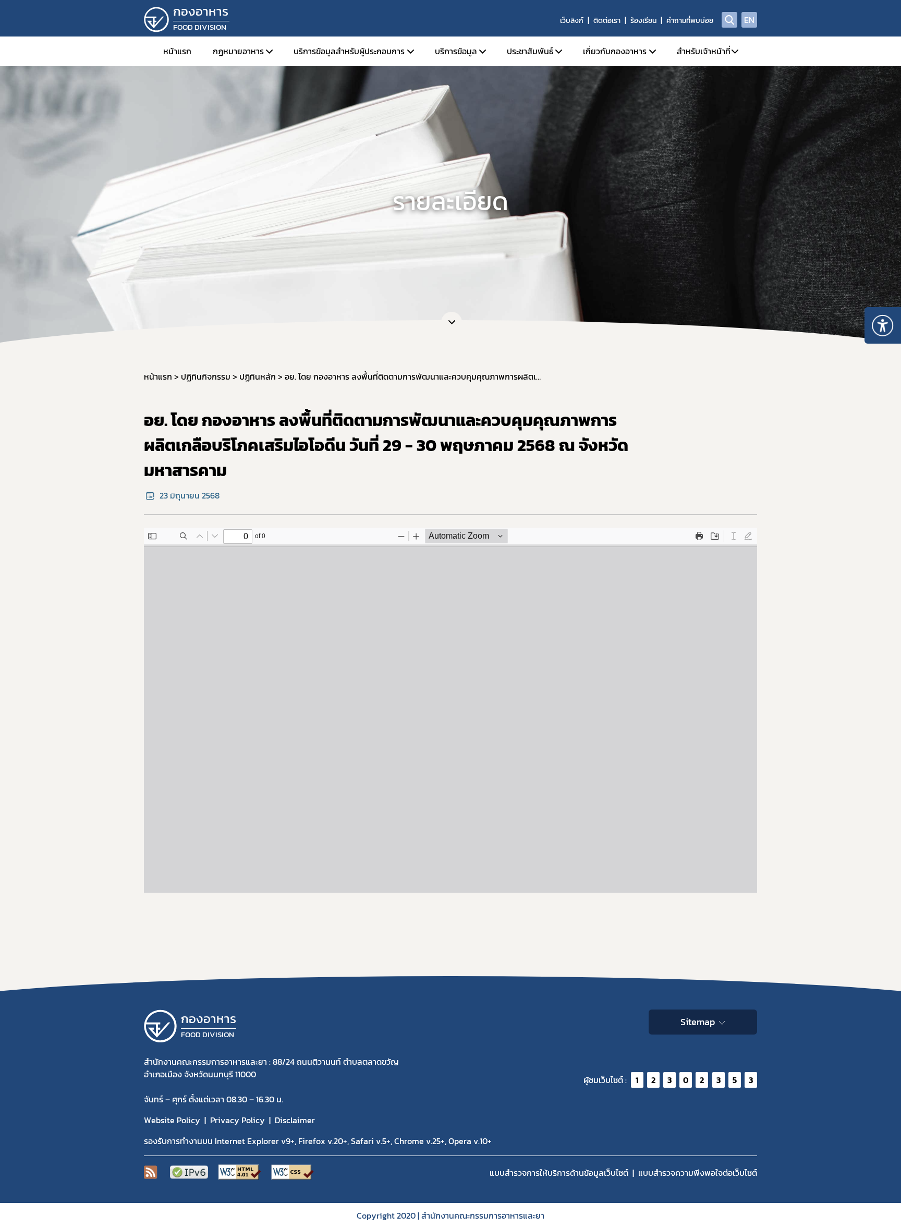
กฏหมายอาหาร (238, 51)
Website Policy (172, 1120)
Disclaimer (295, 1120)
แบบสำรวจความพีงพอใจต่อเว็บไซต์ (697, 1172)
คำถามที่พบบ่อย (689, 20)
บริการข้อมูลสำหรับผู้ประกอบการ (349, 51)
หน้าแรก (177, 51)
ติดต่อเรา (606, 20)
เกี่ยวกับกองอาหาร (615, 51)
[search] (729, 20)
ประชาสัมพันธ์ (530, 51)
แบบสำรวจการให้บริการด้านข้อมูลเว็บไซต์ (559, 1172)
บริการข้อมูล (456, 51)
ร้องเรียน (643, 20)
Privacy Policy (237, 1120)
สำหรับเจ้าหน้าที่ (703, 51)
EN (749, 20)
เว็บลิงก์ (571, 20)
